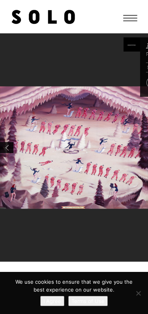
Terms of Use (88, 301)
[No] (138, 293)
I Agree (52, 301)
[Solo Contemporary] (43, 16)
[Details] (132, 44)
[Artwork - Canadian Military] (6, 147)
